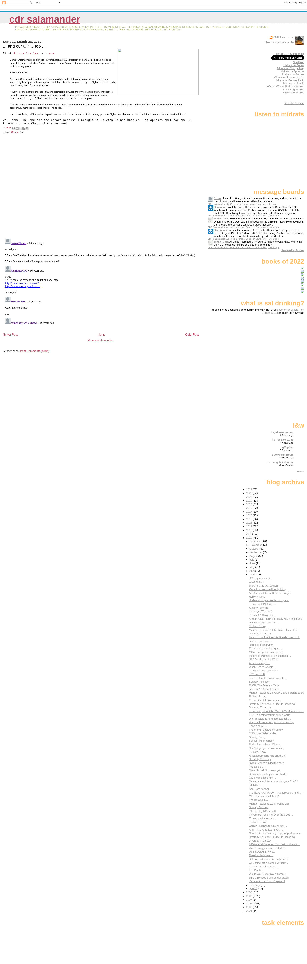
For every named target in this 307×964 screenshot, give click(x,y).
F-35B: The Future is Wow (264, 685)
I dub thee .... (256, 785)
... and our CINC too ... (24, 46)
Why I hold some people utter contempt (271, 722)
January (254, 888)
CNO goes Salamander (262, 733)
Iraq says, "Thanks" (260, 611)
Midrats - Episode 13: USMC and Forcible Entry (276, 692)
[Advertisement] (282, 342)
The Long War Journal (279, 462)
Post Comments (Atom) (34, 351)
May (252, 567)
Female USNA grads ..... (263, 615)
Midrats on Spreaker (292, 71)
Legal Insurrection (282, 432)
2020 (249, 500)
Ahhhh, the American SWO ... (266, 829)
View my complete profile (279, 42)
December (255, 541)
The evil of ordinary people (264, 866)
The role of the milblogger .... (265, 648)
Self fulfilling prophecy (261, 740)
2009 (249, 892)
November (255, 544)
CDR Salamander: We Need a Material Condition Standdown (237, 216)
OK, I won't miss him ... (262, 777)
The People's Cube (281, 439)
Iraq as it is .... (257, 766)
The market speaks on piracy (266, 729)
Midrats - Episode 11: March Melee (269, 803)
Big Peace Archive (293, 92)
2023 (249, 489)
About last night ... (259, 663)
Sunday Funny (257, 737)
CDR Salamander (44, 19)
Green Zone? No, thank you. (265, 770)
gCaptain (287, 447)
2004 (249, 910)
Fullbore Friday (257, 626)
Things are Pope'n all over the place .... (271, 814)
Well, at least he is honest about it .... (270, 718)
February (255, 885)
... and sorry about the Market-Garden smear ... (276, 711)
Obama (14, 132)
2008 (249, 896)
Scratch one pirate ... (261, 640)
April (252, 570)
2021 (249, 496)
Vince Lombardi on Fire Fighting (267, 589)
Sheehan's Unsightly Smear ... (266, 688)
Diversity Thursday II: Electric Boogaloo (272, 703)
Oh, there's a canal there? (264, 796)
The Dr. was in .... (259, 799)
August (253, 556)
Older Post (192, 334)
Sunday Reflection (259, 681)
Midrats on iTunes (293, 65)
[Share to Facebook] (23, 128)
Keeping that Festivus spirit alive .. (268, 677)
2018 (249, 507)
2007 (249, 899)
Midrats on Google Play (290, 68)
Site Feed (298, 62)
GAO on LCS (256, 581)
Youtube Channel (294, 103)
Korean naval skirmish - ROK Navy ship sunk (275, 618)
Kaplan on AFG (257, 725)
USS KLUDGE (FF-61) (262, 851)
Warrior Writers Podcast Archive (285, 86)
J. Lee (217, 198)
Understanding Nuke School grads (269, 600)
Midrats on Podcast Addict (289, 77)
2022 (249, 493)
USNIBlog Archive (293, 89)
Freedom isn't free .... (261, 855)
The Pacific (255, 870)
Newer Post (10, 334)
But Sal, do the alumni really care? (268, 859)
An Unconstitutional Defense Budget (270, 593)
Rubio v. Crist (257, 596)
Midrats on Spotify (293, 83)
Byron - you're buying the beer (266, 762)
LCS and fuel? (257, 674)
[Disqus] (101, 186)
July (252, 559)
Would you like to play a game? (267, 873)
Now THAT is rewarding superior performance (275, 833)
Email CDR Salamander (290, 53)
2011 (249, 533)
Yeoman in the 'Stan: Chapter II (267, 881)
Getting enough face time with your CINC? (273, 781)
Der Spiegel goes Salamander (266, 748)
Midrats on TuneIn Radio (290, 80)
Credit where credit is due (263, 670)
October (254, 548)
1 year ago (273, 216)
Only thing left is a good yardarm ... (269, 862)
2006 (249, 903)
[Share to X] (20, 128)
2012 (249, 530)
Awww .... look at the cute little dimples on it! (274, 637)
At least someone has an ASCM (267, 755)
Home (101, 334)
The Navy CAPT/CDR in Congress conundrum (276, 792)
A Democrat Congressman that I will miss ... (274, 844)
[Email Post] (21, 132)
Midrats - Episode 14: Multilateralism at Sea (274, 629)
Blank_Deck (221, 218)
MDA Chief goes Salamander (266, 652)
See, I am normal (259, 788)
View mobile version (101, 340)
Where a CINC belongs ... (264, 622)
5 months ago (269, 204)
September (256, 552)
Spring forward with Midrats (265, 744)
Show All (300, 471)
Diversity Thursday (260, 633)
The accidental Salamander (265, 700)
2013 (249, 526)
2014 (249, 522)
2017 (249, 511)
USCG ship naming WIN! (263, 659)
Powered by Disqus (292, 250)
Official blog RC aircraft (262, 811)
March (253, 574)
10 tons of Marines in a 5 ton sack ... (270, 655)
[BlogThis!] (17, 128)
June (252, 563)
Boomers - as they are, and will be (268, 774)
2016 (249, 515)
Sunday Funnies (258, 607)
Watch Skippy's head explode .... (268, 848)
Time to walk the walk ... (263, 818)
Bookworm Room (282, 454)
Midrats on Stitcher (293, 74)
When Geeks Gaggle (261, 666)
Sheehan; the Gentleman (263, 585)
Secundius (220, 206)
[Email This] (13, 128)
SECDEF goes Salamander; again (269, 877)
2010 (249, 537)
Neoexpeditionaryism (261, 644)
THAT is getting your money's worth (269, 714)
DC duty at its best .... (261, 578)
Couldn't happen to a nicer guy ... (268, 825)
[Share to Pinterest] (27, 128)
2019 (249, 504)
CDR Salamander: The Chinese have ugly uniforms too (234, 204)
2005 (249, 907)
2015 (249, 519)
